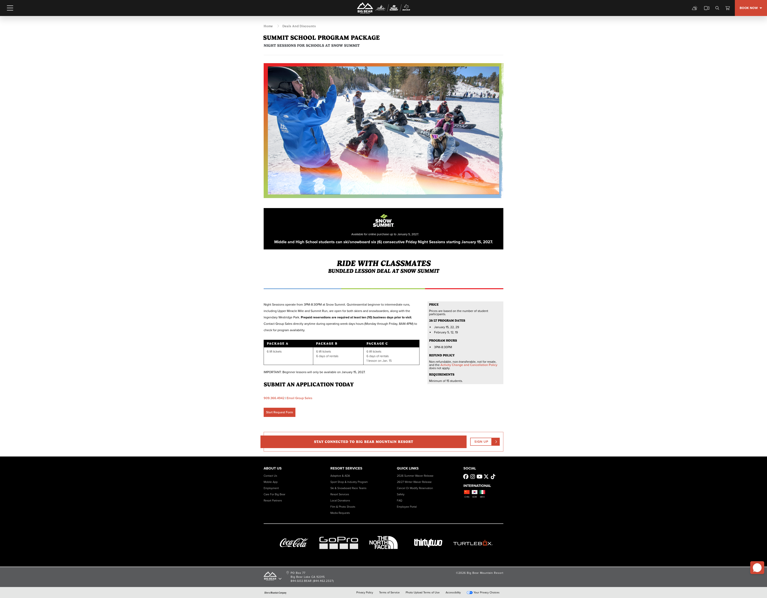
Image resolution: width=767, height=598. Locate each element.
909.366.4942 (274, 398)
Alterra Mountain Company (275, 592)
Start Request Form (279, 412)
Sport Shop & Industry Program (349, 482)
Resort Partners (273, 500)
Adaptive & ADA (340, 476)
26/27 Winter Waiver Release (414, 482)
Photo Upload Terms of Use (423, 592)
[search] (717, 8)
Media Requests (340, 513)
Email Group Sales (299, 398)
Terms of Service (389, 592)
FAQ (399, 500)
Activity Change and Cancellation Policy (468, 365)
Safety (400, 494)
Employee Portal (407, 507)
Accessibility (453, 592)
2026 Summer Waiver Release (415, 476)
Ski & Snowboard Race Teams (348, 488)
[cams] (706, 8)
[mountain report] (695, 8)
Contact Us (270, 476)
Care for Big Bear (274, 494)
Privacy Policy (364, 592)
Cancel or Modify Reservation (415, 488)
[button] (757, 567)
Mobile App (271, 482)
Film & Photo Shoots (342, 507)
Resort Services (339, 494)
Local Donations (340, 500)
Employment (271, 488)
